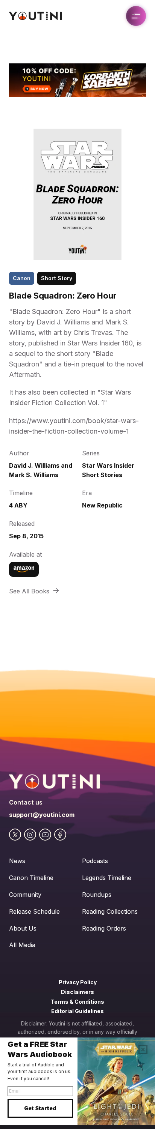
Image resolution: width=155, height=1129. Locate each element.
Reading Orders (104, 928)
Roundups (96, 894)
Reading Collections (110, 911)
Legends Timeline (106, 877)
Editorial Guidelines (77, 1011)
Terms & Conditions (77, 1001)
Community (25, 894)
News (17, 861)
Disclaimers (77, 992)
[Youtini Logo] (35, 16)
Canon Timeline (31, 877)
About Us (22, 928)
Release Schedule (34, 911)
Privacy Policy (78, 982)
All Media (22, 945)
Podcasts (95, 861)
